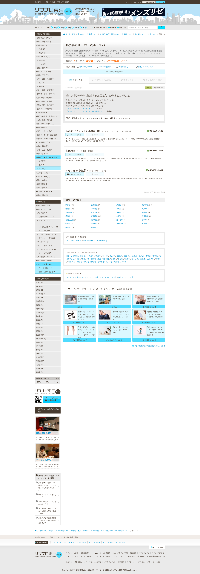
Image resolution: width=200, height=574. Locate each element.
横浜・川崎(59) (42, 195)
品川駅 (144, 208)
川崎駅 (93, 227)
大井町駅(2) (40, 342)
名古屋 (76, 27)
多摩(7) (127, 259)
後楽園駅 (145, 216)
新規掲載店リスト (87, 553)
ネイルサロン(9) (43, 241)
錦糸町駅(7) (40, 357)
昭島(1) (86, 261)
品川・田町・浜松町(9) (45, 79)
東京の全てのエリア (44, 38)
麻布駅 (118, 212)
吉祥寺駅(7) (40, 361)
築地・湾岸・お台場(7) (45, 105)
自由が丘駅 (69, 220)
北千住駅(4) (40, 346)
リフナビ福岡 (120, 542)
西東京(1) (71, 261)
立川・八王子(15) (43, 176)
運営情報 (121, 562)
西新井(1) (85, 259)
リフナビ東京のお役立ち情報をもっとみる (149, 346)
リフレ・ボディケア (44, 245)
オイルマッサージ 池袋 (89, 277)
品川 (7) (41, 82)
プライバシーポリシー (154, 562)
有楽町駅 (94, 216)
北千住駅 (119, 220)
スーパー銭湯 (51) (45, 268)
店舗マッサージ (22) (46, 216)
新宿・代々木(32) (43, 56)
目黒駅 (118, 208)
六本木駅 (94, 212)
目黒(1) (98, 256)
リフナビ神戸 (69, 542)
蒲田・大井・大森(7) (44, 131)
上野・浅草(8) (42, 112)
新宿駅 (118, 205)
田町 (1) (41, 86)
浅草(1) (126, 256)
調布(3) (158, 259)
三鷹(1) (143, 259)
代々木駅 (145, 205)
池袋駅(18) (40, 297)
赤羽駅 (144, 220)
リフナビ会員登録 (95, 562)
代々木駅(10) (40, 294)
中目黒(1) (90, 256)
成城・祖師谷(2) (103, 259)
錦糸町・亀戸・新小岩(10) (47, 157)
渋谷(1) (69, 256)
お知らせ (69, 562)
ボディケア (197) (45, 253)
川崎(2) (123, 261)
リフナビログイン (110, 562)
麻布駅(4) (39, 316)
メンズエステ (42, 213)
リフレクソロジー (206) (47, 249)
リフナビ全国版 (42, 542)
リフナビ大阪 (57, 542)
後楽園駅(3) (40, 335)
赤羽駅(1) (39, 349)
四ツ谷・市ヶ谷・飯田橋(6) (47, 135)
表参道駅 (68, 212)
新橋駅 (67, 216)
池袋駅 (67, 208)
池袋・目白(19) (42, 67)
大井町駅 (94, 220)
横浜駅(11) (40, 368)
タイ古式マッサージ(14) (46, 256)
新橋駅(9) (39, 323)
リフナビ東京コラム (100, 27)
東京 (84, 27)
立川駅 (144, 223)
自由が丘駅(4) (41, 338)
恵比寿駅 (94, 205)
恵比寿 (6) (42, 53)
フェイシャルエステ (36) (48, 234)
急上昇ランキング (87, 556)
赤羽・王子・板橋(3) (44, 150)
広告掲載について (81, 562)
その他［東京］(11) (104, 261)
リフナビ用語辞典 (158, 553)
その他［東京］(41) (44, 191)
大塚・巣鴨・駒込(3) (44, 120)
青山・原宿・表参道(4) (45, 90)
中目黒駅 (94, 208)
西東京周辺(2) (42, 184)
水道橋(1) (133, 256)
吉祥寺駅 (119, 223)
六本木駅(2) (40, 312)
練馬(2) (93, 261)
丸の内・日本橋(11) (44, 108)
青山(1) (112, 256)
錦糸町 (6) (42, 161)
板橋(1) (113, 259)
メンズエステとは (72, 556)
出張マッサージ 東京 (125, 277)
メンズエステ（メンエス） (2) (47, 221)
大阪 (55, 27)
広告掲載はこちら (144, 556)
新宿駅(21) (40, 290)
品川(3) (105, 256)
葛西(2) (119, 256)
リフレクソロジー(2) (73, 240)
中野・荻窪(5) (42, 127)
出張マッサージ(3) (44, 41)
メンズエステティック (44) (49, 227)
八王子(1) (150, 259)
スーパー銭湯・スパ (44, 264)
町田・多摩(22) (42, 153)
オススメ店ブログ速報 (120, 553)
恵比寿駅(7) (40, 286)
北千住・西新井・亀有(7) (46, 138)
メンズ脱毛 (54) (44, 230)
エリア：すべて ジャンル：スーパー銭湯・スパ (86, 111)
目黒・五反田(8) (43, 75)
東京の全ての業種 (43, 205)
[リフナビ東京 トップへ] (53, 12)
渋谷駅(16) (40, 282)
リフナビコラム (144, 553)
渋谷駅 (67, 205)
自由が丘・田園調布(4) (45, 123)
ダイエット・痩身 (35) (47, 238)
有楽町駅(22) (40, 327)
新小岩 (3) (42, 168)
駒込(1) (141, 256)
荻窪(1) (148, 256)
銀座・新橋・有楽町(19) (46, 101)
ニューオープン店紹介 (102, 553)
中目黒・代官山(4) (44, 71)
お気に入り (122, 27)
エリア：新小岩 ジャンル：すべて (81, 108)
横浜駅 (67, 227)
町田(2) (120, 259)
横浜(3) (116, 261)
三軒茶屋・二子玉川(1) (45, 142)
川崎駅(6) (39, 372)
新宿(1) (76, 256)
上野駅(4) (39, 331)
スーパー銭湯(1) (101, 240)
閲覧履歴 (113, 27)
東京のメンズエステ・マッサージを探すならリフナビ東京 (101, 570)
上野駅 (118, 216)
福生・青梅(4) (42, 187)
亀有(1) (93, 259)
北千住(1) (76, 259)
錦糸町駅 (94, 223)
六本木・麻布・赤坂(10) (46, 94)
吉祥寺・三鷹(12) (43, 172)
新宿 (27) (42, 60)
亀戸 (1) (41, 164)
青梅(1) (79, 261)
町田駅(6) (39, 353)
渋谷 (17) (42, 49)
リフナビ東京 (108, 542)
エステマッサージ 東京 (108, 277)
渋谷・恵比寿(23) (43, 45)
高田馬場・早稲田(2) (44, 97)
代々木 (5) (42, 64)
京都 (69, 27)
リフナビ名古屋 (94, 542)
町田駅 (67, 223)
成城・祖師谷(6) (43, 146)
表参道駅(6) (40, 308)
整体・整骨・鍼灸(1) (44, 260)
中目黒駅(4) (40, 301)
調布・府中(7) (42, 180)
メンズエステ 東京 (73, 277)
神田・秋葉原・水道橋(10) (47, 116)
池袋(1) (83, 256)
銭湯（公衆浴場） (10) (47, 271)
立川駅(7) (39, 364)
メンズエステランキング (103, 556)
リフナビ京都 (81, 542)
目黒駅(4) (39, 305)
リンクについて (119, 556)
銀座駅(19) (40, 320)
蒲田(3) (155, 256)
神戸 (62, 27)
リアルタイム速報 (72, 553)
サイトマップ (131, 562)
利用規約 (141, 562)
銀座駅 (144, 212)
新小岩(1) (135, 259)
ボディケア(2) (88, 240)
